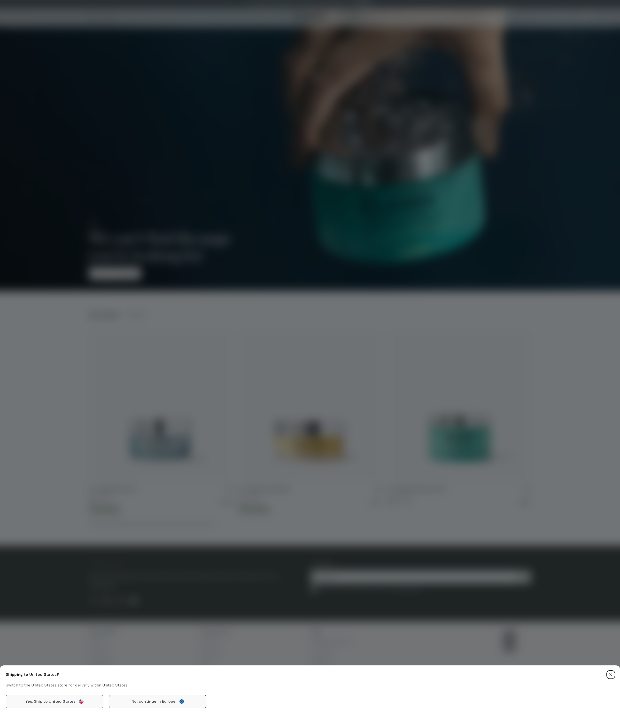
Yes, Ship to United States (50, 701)
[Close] (610, 674)
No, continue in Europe (154, 701)
